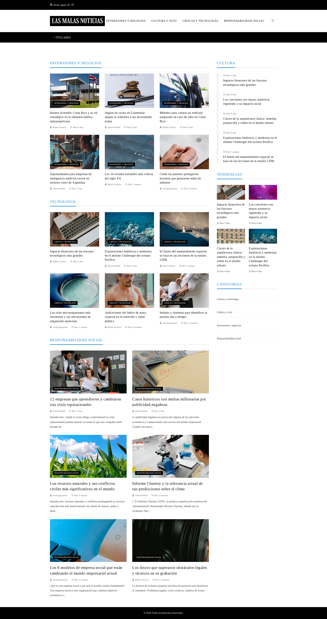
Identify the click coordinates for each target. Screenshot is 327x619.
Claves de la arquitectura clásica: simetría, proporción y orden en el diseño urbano (231, 257)
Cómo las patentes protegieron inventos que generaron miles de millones (180, 178)
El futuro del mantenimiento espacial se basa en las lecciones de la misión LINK (183, 255)
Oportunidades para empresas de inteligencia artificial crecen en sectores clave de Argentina (71, 178)
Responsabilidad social (66, 389)
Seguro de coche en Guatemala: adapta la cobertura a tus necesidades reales (128, 117)
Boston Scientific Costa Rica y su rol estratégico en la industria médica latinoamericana (73, 117)
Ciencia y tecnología (65, 242)
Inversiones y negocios (66, 103)
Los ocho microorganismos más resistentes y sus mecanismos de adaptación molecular (70, 317)
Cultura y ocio (224, 312)
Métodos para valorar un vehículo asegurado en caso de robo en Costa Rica (183, 117)
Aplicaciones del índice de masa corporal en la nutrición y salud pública (125, 317)
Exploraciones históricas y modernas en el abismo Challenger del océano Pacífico (128, 255)
